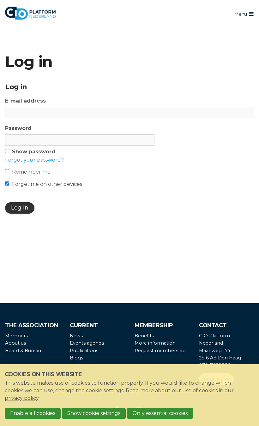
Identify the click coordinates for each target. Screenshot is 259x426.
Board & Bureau (23, 350)
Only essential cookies (160, 413)
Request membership (160, 350)
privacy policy (22, 398)
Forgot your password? (34, 160)
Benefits (144, 336)
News (76, 336)
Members (16, 336)
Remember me (31, 172)
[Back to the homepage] (95, 14)
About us (15, 343)
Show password (33, 152)
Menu (240, 14)
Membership (154, 325)
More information (155, 343)
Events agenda (87, 343)
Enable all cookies (32, 413)
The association (31, 325)
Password (18, 128)
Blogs (76, 358)
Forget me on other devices (47, 184)
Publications (84, 350)
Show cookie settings (93, 413)
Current (84, 325)
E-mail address (25, 101)
